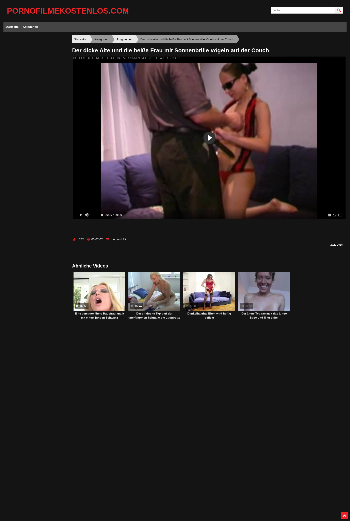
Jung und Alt (118, 239)
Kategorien (30, 26)
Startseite (12, 26)
